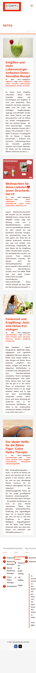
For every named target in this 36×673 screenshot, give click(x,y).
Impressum (31, 561)
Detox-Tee (9, 339)
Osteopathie (9, 586)
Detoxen (18, 339)
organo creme (24, 203)
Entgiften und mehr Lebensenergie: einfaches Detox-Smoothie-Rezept (18, 69)
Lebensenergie (25, 84)
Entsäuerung (10, 341)
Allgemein (9, 81)
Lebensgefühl (25, 462)
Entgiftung (26, 339)
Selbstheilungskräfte (13, 464)
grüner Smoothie (12, 84)
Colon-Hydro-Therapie (9, 580)
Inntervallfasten (11, 462)
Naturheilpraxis (11, 86)
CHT (24, 335)
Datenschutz (31, 558)
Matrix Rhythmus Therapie (9, 570)
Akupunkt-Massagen (9, 562)
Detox (20, 81)
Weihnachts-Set (21, 206)
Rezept (19, 86)
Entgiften (27, 81)
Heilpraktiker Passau (18, 201)
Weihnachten (10, 206)
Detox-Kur (26, 337)
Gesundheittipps (11, 335)
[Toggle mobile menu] (32, 6)
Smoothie (26, 86)
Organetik (9, 558)
